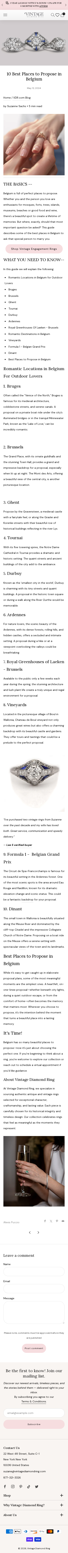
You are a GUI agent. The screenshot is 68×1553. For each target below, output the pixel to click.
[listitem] (34, 5)
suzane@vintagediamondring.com (24, 1471)
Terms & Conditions (33, 1401)
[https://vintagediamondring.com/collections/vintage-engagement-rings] (34, 145)
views (22, 946)
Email (6, 1281)
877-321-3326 (12, 1477)
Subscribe (34, 1424)
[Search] (53, 15)
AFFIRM (43, 6)
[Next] (65, 4)
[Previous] (2, 4)
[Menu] (5, 15)
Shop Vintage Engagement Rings (34, 249)
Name (7, 1264)
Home (7, 97)
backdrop (27, 899)
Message (8, 1298)
